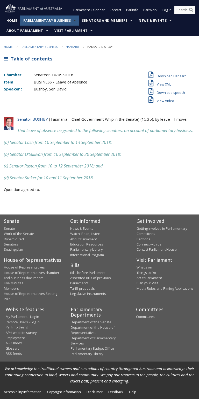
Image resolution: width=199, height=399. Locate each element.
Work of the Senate (19, 233)
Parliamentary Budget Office (92, 348)
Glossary (12, 348)
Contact (115, 9)
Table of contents (30, 59)
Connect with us (149, 244)
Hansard (72, 47)
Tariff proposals (82, 288)
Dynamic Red (14, 239)
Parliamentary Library (86, 249)
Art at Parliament (149, 277)
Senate (9, 228)
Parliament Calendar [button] (89, 9)
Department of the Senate (91, 322)
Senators (11, 244)
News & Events (153, 20)
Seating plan (13, 249)
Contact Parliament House (157, 249)
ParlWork (150, 9)
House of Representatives (24, 267)
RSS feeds (14, 353)
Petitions (143, 239)
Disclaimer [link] (95, 391)
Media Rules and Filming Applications (165, 288)
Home (11, 20)
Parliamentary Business (47, 20)
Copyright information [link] (64, 391)
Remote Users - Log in (23, 322)
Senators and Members (104, 20)
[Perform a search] (191, 10)
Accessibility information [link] (22, 391)
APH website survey (21, 332)
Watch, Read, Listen (85, 233)
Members (11, 288)
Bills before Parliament (87, 272)
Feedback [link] (115, 391)
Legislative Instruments (88, 293)
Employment (15, 337)
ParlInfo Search (18, 327)
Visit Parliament (71, 30)
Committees (145, 316)
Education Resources (86, 244)
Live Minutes (13, 283)
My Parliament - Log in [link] (22, 316)
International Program (87, 254)
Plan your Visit (147, 283)
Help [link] (132, 391)
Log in (167, 9)
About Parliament (24, 30)
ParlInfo (132, 9)
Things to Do (146, 272)
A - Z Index (14, 343)
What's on (144, 267)
